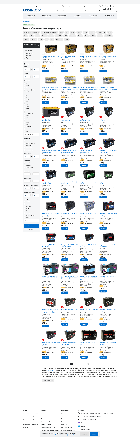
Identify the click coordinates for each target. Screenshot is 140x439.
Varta (85, 32)
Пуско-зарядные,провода (93, 16)
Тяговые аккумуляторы (29, 422)
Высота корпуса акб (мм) (31, 185)
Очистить (31, 229)
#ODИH (93, 36)
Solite (66, 39)
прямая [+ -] (29, 145)
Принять (94, 434)
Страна (26, 199)
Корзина (114, 6)
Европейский (29, 163)
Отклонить (84, 434)
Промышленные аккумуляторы (62, 16)
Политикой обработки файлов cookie (65, 435)
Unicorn (44, 36)
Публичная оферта (46, 424)
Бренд (25, 95)
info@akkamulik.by (85, 429)
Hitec (25, 36)
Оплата (49, 6)
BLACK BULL (29, 126)
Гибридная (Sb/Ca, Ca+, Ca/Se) (31, 90)
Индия (27, 208)
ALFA (27, 120)
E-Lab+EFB (58, 36)
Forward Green (101, 32)
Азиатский (28, 165)
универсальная (29, 150)
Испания (28, 213)
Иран (27, 210)
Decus (109, 32)
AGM (61, 32)
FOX (86, 36)
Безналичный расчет (67, 427)
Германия (28, 206)
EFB (67, 32)
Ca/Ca (27, 85)
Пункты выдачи (34, 6)
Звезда (100, 36)
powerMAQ (59, 39)
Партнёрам (86, 6)
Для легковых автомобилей (31, 32)
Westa (27, 124)
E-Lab (51, 36)
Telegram (83, 426)
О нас (42, 413)
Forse (27, 129)
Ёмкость (26, 73)
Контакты (93, 6)
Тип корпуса (27, 160)
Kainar (37, 36)
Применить (31, 226)
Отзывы (75, 6)
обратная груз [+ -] (30, 143)
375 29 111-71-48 (110, 10)
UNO (27, 131)
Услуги (69, 6)
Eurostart (33, 39)
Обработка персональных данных (50, 430)
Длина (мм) (27, 171)
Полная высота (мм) (29, 192)
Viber (82, 423)
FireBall (26, 39)
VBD (66, 36)
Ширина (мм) (27, 178)
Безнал (55, 6)
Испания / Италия (30, 215)
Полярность (27, 138)
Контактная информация (48, 422)
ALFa (31, 36)
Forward (92, 32)
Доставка (25, 6)
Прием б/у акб (62, 6)
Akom (27, 106)
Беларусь (28, 204)
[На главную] (32, 10)
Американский (29, 167)
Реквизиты (44, 419)
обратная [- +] (29, 141)
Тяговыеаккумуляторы (78, 16)
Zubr (52, 39)
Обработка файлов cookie (48, 427)
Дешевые (28, 55)
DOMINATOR (108, 36)
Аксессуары (26, 427)
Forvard (80, 36)
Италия (27, 217)
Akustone (72, 36)
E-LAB (27, 99)
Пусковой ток (27, 153)
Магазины (43, 6)
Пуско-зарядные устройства (30, 424)
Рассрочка (64, 424)
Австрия (28, 201)
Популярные (29, 53)
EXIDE (79, 32)
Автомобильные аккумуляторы (30, 16)
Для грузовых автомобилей (49, 32)
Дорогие (28, 58)
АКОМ (72, 32)
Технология (27, 81)
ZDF (47, 39)
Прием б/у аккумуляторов (68, 430)
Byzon (40, 39)
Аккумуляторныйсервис (109, 16)
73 (88, 364)
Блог (80, 6)
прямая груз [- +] (30, 147)
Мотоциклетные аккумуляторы (46, 16)
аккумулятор (50, 370)
